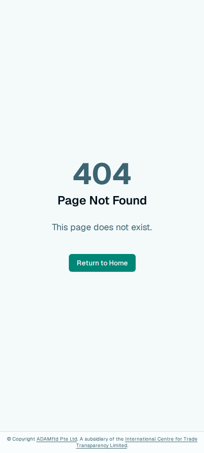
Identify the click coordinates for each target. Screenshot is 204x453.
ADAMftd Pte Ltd (57, 439)
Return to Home (102, 262)
